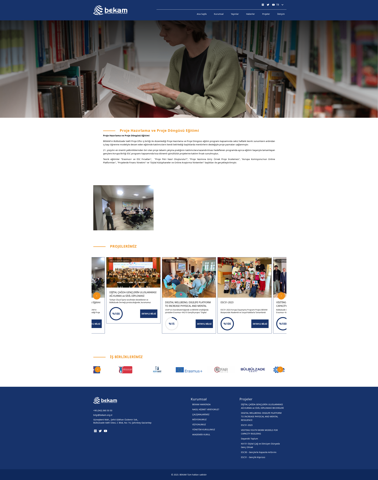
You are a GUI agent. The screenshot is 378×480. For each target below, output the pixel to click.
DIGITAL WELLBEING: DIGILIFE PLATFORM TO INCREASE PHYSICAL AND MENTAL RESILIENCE (261, 416)
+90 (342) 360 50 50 (102, 410)
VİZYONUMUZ (199, 424)
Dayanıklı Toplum (249, 438)
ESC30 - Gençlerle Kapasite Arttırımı (258, 452)
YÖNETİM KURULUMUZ (203, 429)
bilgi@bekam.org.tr (103, 415)
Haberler (250, 14)
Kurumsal (219, 14)
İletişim (281, 14)
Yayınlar (235, 14)
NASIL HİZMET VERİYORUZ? (205, 409)
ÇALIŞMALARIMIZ (200, 414)
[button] (96, 296)
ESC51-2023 (246, 425)
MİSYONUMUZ (199, 419)
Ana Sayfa (202, 14)
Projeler (266, 14)
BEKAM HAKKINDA (201, 404)
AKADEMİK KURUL (201, 434)
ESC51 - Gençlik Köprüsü (253, 457)
